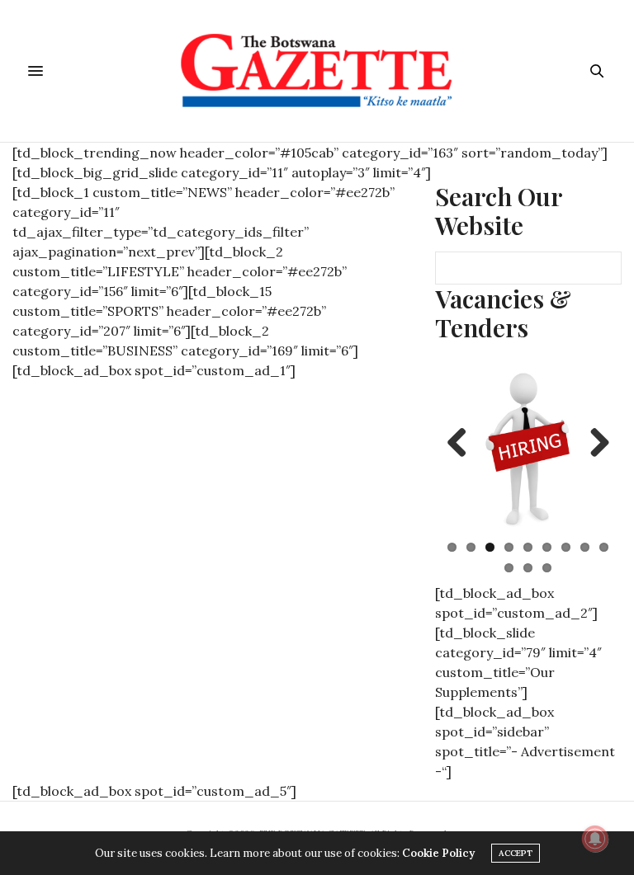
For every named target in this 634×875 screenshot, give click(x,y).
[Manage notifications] (595, 839)
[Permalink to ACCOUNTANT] (528, 446)
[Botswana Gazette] (317, 71)
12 (546, 567)
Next (593, 443)
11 (527, 567)
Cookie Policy (438, 853)
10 (508, 567)
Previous (463, 443)
